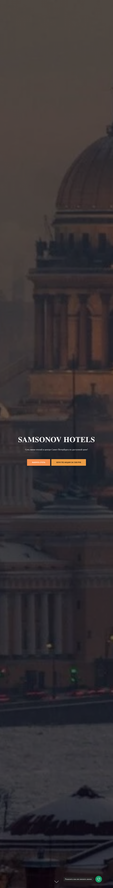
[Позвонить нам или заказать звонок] (98, 879)
